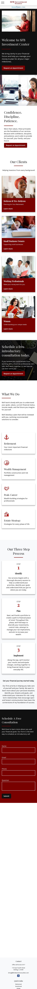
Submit (6, 796)
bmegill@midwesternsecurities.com (18, 973)
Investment (18, 986)
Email (4, 757)
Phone (4, 769)
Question (5, 780)
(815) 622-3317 (20, 964)
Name (4, 746)
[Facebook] (18, 975)
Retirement (18, 984)
